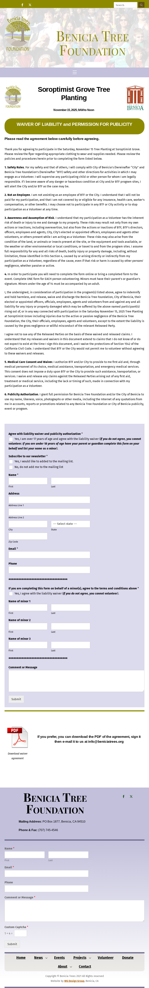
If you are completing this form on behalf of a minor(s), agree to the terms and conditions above (74, 588)
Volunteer (106, 958)
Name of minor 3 (20, 638)
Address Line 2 (16, 517)
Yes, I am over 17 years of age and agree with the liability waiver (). (75, 443)
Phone (13, 563)
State (54, 529)
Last (53, 486)
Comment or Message (23, 667)
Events (59, 958)
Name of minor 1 (19, 601)
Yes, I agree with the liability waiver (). (67, 593)
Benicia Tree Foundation (55, 803)
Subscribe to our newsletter (28, 456)
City (11, 529)
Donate (128, 958)
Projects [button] (79, 958)
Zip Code (13, 541)
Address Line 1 (16, 505)
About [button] (62, 966)
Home (21, 958)
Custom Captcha (16, 927)
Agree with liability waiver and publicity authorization (46, 434)
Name (13, 475)
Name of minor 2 (20, 620)
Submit (16, 699)
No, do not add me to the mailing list (39, 467)
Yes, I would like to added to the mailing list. (44, 461)
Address (14, 493)
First (11, 486)
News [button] (38, 958)
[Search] (141, 5)
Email (13, 548)
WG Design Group (74, 981)
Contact (85, 966)
